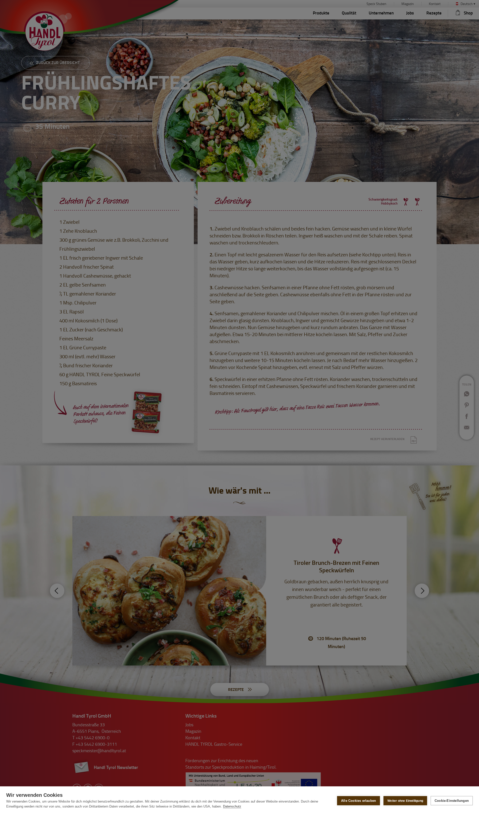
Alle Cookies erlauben (358, 801)
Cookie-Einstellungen (452, 801)
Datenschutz (232, 806)
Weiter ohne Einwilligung (405, 801)
